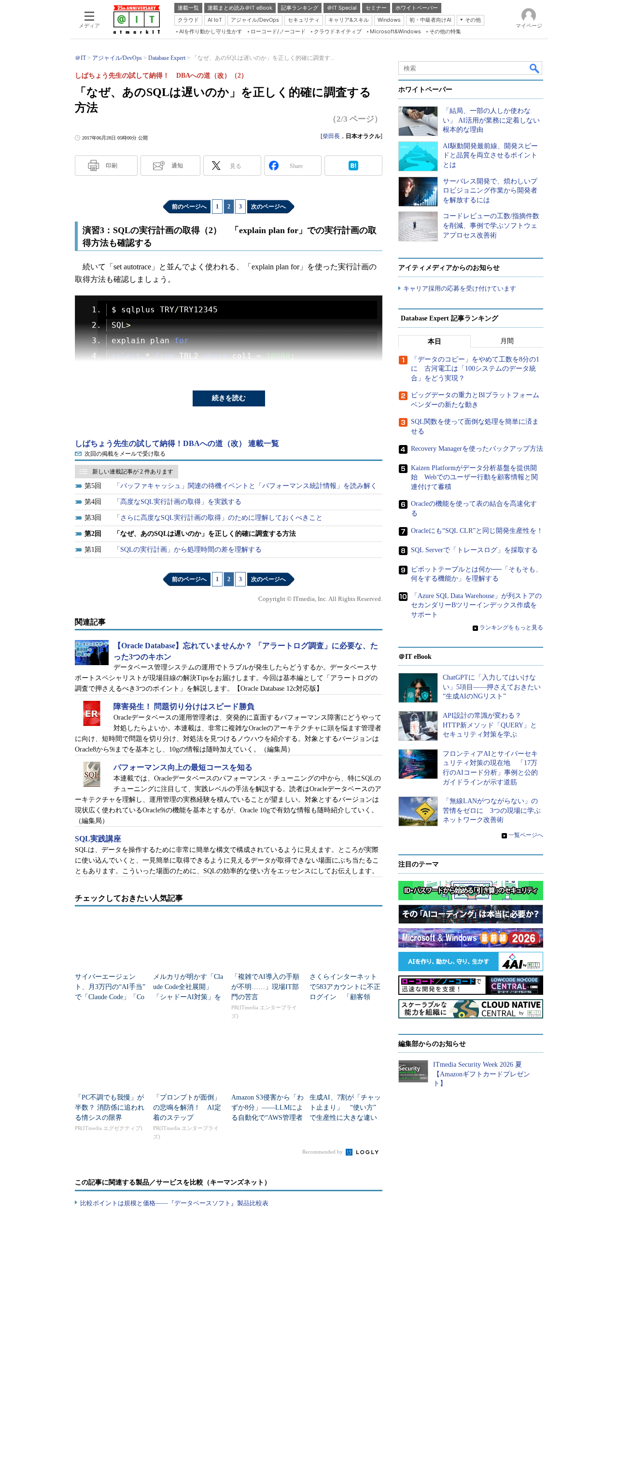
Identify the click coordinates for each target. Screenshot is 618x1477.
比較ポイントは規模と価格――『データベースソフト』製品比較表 (174, 1203)
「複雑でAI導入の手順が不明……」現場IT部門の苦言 (265, 987)
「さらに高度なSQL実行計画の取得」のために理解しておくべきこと (218, 517)
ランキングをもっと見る (511, 627)
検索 (535, 68)
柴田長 (331, 136)
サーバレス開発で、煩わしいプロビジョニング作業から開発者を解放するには (490, 191)
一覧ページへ (525, 835)
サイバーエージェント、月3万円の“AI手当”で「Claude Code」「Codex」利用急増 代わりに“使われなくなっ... (110, 997)
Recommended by (323, 1152)
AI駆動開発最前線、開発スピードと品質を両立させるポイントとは (490, 155)
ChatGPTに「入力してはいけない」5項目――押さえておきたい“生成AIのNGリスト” (492, 687)
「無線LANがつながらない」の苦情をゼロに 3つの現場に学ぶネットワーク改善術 (492, 810)
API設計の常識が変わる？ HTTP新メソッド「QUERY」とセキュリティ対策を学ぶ (490, 725)
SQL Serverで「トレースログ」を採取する (474, 550)
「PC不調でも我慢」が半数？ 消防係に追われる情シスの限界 (109, 1107)
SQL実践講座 (98, 839)
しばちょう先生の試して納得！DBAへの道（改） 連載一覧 (177, 443)
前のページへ (189, 206)
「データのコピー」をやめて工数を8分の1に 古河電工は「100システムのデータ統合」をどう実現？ (475, 369)
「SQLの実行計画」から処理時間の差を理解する (187, 549)
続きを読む (229, 398)
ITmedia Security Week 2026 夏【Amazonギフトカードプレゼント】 (481, 1074)
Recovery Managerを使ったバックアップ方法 (477, 448)
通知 (177, 165)
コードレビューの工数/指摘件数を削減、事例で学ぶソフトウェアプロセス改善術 (491, 225)
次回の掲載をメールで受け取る (125, 453)
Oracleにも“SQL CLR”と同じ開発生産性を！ (477, 530)
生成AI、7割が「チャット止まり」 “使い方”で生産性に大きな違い (345, 1107)
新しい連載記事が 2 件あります (132, 471)
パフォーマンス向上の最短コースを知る (183, 767)
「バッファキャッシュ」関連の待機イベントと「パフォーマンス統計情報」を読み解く (245, 485)
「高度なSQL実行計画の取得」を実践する (177, 501)
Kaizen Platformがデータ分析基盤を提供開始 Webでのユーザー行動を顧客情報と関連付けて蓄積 (474, 477)
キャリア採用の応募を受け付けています (459, 288)
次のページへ (268, 206)
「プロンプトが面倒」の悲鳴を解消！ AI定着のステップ (187, 1107)
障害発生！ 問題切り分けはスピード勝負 (183, 706)
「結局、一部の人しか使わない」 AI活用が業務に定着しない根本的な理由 (491, 120)
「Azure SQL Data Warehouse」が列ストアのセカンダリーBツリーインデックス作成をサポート (476, 605)
